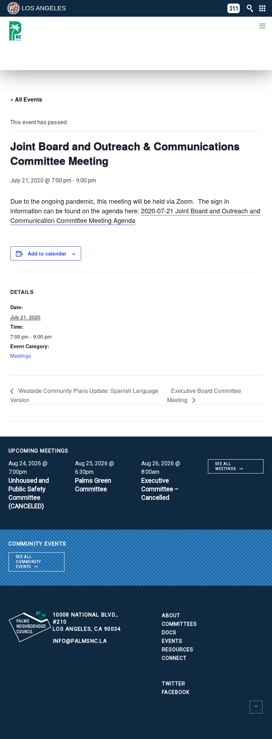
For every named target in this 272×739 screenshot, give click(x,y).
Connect (174, 658)
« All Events (26, 99)
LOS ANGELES (44, 8)
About (171, 615)
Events (172, 641)
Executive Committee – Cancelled (160, 489)
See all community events (28, 562)
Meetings (20, 355)
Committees (179, 624)
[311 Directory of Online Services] (233, 8)
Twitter (173, 683)
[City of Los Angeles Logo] (13, 8)
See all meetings (225, 466)
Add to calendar (47, 253)
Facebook (175, 692)
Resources (177, 649)
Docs (169, 632)
